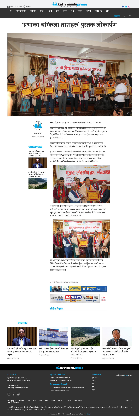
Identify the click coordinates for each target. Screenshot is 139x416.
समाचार (33, 11)
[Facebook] (8, 394)
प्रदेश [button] (42, 11)
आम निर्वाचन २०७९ (13, 402)
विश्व (72, 11)
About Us (129, 401)
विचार (80, 11)
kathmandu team (124, 375)
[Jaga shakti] (78, 298)
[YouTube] (18, 394)
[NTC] (78, 289)
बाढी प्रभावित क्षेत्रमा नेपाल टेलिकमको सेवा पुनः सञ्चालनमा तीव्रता (53, 350)
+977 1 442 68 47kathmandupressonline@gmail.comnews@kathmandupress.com (67, 388)
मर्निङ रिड (98, 11)
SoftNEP (88, 414)
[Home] (10, 10)
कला (65, 11)
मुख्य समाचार (21, 11)
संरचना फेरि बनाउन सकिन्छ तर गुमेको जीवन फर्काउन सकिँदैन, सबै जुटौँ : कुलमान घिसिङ (116, 352)
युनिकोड (117, 16)
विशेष (88, 11)
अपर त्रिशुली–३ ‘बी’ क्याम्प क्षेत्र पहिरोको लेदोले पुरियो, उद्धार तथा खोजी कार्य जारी (83, 352)
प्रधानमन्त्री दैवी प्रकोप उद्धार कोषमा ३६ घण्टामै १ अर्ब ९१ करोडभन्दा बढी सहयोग (21, 352)
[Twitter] (13, 394)
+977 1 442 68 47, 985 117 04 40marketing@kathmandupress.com (61, 379)
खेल (57, 11)
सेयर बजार (78, 401)
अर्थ (50, 11)
